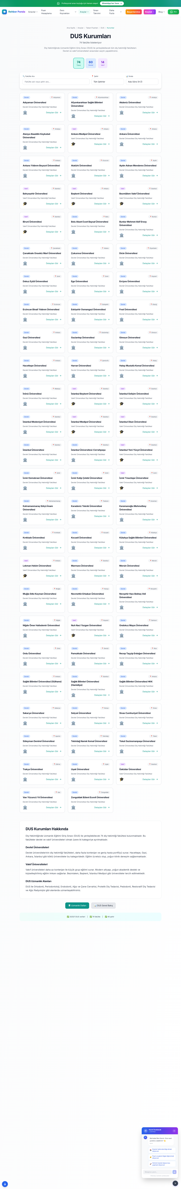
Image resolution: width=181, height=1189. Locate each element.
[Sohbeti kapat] (174, 1131)
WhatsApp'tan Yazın (110, 3)
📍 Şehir (94, 76)
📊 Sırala (129, 76)
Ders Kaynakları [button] (65, 12)
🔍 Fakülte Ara (28, 76)
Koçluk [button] (148, 12)
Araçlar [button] (83, 12)
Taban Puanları (92, 28)
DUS (102, 28)
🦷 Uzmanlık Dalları (77, 905)
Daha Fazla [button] (111, 12)
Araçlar (80, 28)
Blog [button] (160, 12)
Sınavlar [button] (32, 12)
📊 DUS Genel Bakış (103, 905)
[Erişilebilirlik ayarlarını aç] (5, 1184)
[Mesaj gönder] (174, 1172)
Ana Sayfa (71, 28)
